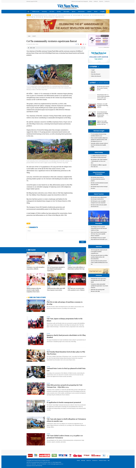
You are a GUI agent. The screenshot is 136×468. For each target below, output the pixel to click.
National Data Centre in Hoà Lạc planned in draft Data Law (66, 369)
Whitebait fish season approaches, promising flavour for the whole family (98, 280)
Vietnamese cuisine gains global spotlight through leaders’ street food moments (99, 285)
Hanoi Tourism (86, 15)
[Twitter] (78, 44)
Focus (28, 15)
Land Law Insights (77, 15)
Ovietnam (96, 1)
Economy (44, 11)
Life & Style (66, 11)
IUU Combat (38, 17)
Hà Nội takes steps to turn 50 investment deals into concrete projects (98, 179)
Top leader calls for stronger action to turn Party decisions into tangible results (99, 145)
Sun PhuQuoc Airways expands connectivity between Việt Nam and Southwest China (99, 228)
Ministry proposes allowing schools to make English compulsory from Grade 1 (34, 290)
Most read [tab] (103, 82)
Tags (28, 223)
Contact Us (107, 1)
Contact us (94, 460)
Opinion (89, 11)
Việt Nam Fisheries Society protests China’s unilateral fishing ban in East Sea (99, 262)
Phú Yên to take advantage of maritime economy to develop (64, 303)
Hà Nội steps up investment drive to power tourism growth (103, 88)
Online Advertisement (96, 76)
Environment (81, 11)
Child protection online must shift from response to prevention (56, 289)
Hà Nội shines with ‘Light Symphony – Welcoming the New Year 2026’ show (99, 161)
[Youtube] (81, 44)
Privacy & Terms (102, 460)
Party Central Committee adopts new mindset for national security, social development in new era (99, 139)
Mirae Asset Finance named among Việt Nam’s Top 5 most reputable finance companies (99, 233)
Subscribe (93, 72)
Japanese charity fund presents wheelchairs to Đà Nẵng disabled (66, 336)
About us (88, 460)
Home (29, 36)
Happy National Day (59, 17)
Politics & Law (35, 11)
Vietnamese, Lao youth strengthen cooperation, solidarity (35, 268)
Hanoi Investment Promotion (64, 15)
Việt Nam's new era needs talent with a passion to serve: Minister (76, 289)
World (95, 11)
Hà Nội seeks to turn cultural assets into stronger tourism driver (99, 198)
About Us (101, 1)
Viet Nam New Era (52, 15)
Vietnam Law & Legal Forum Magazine (79, 1)
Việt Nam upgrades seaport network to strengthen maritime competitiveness (99, 251)
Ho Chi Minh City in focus (97, 15)
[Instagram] (83, 44)
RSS (108, 460)
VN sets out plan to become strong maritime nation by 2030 (98, 134)
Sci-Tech (52, 11)
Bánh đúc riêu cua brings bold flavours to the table (97, 290)
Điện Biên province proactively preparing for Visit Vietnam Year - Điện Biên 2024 (64, 386)
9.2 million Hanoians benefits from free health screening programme (99, 156)
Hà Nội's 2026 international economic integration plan (99, 183)
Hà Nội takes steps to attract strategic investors (99, 187)
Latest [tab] (93, 82)
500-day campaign (48, 17)
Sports (73, 11)
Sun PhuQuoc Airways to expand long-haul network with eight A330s (99, 238)
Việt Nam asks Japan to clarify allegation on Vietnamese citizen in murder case (66, 420)
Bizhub (90, 1)
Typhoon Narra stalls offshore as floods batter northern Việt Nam (76, 268)
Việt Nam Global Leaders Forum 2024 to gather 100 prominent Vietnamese (65, 436)
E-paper (93, 67)
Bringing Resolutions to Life (40, 15)
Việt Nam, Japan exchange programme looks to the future (65, 319)
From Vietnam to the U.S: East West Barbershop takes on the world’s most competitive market (103, 97)
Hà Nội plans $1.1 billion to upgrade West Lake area (99, 165)
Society (59, 11)
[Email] (85, 44)
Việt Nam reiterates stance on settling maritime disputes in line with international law (99, 257)
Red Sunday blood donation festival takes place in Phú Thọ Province (66, 353)
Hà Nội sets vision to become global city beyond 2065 (99, 205)
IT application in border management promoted (64, 402)
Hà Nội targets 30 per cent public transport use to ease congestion (98, 201)
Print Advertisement (95, 74)
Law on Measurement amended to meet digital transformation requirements (56, 268)
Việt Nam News (68, 6)
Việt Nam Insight (30, 17)
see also (32, 250)
